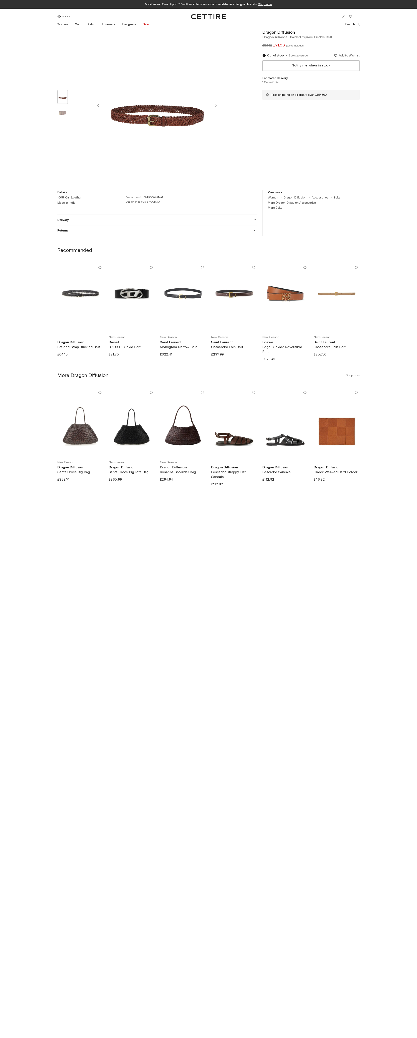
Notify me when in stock (310, 65)
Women (62, 24)
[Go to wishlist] (350, 16)
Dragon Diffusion (278, 32)
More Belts (275, 208)
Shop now (265, 4)
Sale (146, 24)
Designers (129, 24)
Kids (91, 24)
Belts (337, 197)
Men (78, 24)
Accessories (320, 197)
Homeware (108, 24)
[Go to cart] (357, 16)
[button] (64, 16)
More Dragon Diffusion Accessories (292, 203)
